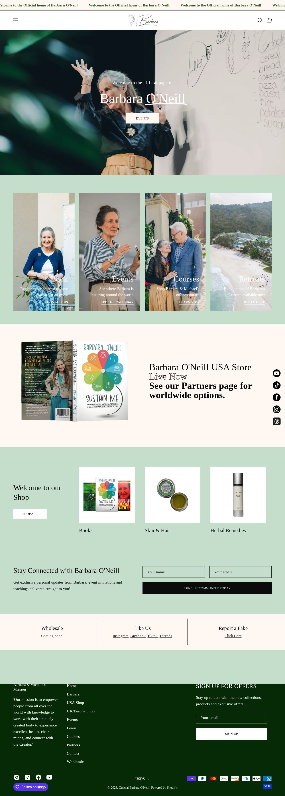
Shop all (30, 514)
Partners (73, 745)
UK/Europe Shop (81, 711)
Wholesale (75, 762)
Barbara (73, 694)
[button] (260, 20)
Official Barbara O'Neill (134, 787)
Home (72, 685)
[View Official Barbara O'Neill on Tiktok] (26, 777)
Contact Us (57, 302)
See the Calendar (117, 302)
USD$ (140, 779)
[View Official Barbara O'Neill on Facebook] (37, 777)
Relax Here (254, 302)
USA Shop (75, 702)
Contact (73, 753)
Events (142, 118)
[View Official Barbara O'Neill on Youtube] (48, 777)
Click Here (233, 636)
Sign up (231, 734)
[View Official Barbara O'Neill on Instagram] (15, 777)
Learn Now (189, 302)
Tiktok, (153, 636)
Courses (73, 736)
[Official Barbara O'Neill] (142, 20)
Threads (165, 636)
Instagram (120, 636)
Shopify (172, 787)
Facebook (138, 636)
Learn (71, 728)
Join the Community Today (207, 588)
